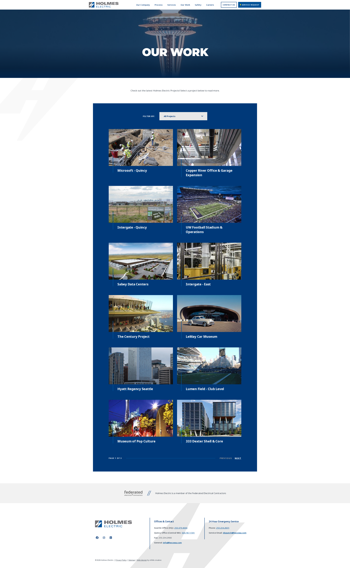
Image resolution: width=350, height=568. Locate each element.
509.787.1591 (188, 532)
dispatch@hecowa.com (234, 532)
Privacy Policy (121, 560)
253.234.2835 (222, 527)
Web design (142, 560)
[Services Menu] (175, 5)
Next (238, 458)
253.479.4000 (180, 527)
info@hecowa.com (172, 542)
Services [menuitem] (171, 4)
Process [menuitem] (159, 4)
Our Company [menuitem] (143, 4)
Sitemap (131, 560)
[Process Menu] (162, 5)
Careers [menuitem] (210, 4)
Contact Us (229, 5)
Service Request (250, 5)
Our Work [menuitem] (185, 4)
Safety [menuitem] (198, 4)
